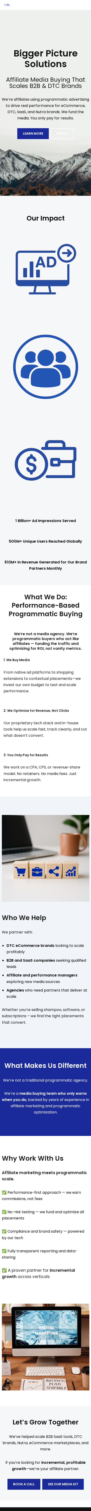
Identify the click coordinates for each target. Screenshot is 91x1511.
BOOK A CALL (24, 1484)
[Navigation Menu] (82, 5)
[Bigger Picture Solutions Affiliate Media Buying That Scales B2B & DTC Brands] (8, 5)
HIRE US (62, 133)
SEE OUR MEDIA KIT (63, 1484)
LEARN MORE (33, 133)
